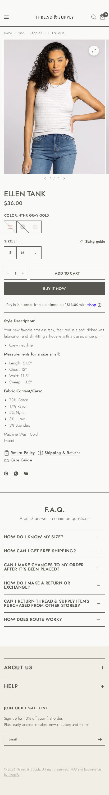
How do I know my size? (33, 537)
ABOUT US (18, 667)
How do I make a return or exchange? (37, 585)
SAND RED (10, 227)
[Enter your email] (99, 739)
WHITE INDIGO (22, 227)
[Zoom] (94, 51)
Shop (21, 33)
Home (8, 33)
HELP (11, 686)
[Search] (93, 17)
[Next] (64, 178)
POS (73, 769)
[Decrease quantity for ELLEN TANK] (8, 273)
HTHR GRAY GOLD (35, 227)
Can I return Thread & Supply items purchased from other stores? (46, 603)
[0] (101, 17)
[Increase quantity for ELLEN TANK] (23, 273)
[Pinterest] (7, 473)
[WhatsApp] (17, 473)
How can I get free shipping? (40, 551)
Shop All (36, 33)
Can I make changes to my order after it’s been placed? (44, 567)
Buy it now (54, 288)
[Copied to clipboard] (27, 473)
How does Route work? (33, 619)
